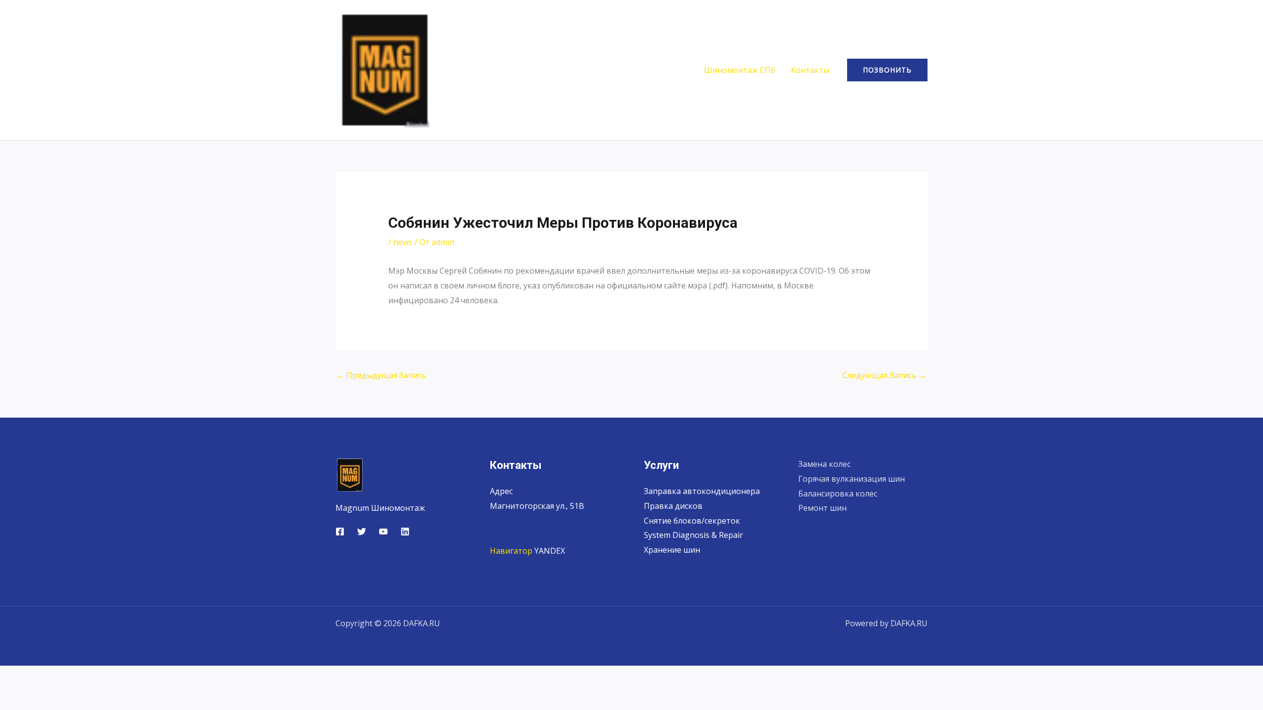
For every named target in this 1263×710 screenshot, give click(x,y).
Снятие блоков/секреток (692, 520)
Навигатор (511, 550)
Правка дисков (673, 505)
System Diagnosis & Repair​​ (693, 535)
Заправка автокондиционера (702, 491)
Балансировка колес (837, 493)
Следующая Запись (884, 375)
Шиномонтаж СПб (739, 70)
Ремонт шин (822, 507)
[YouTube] (383, 531)
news (402, 242)
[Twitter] (361, 531)
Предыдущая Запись (381, 375)
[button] (887, 70)
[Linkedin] (405, 531)
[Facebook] (339, 531)
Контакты (810, 70)
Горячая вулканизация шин (851, 478)
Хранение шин (672, 549)
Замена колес (824, 464)
